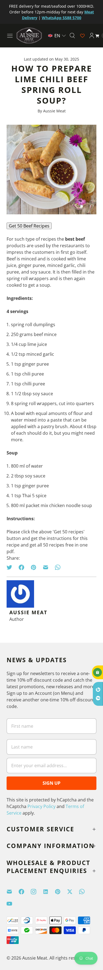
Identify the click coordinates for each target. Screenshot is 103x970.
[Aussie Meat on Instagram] (37, 892)
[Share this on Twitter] (11, 567)
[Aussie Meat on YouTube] (13, 904)
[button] (57, 35)
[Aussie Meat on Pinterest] (61, 892)
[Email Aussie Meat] (13, 892)
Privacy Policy (41, 806)
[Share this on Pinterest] (33, 567)
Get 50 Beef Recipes (29, 226)
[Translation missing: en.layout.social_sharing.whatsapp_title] (58, 567)
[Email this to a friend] (46, 567)
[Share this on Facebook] (21, 567)
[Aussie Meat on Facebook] (25, 892)
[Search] (72, 35)
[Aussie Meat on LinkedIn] (49, 892)
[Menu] (9, 35)
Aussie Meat (34, 958)
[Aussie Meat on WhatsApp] (85, 892)
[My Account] (91, 35)
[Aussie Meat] (29, 35)
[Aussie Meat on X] (73, 892)
